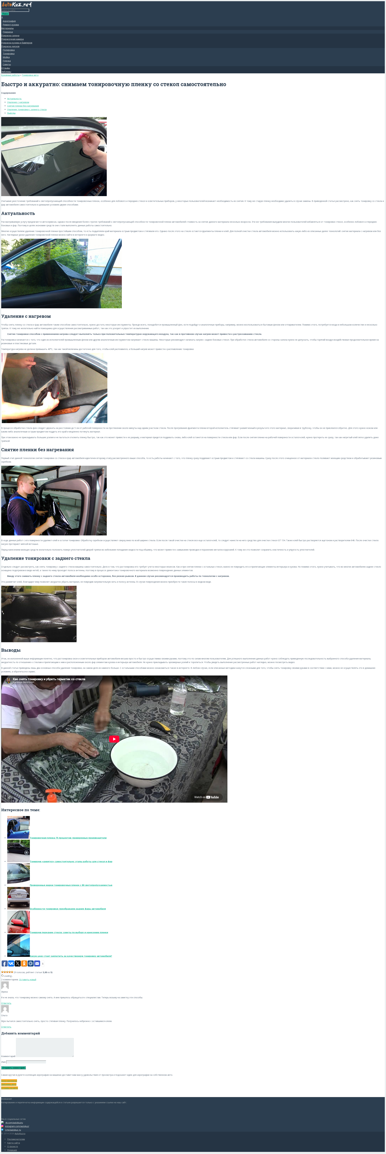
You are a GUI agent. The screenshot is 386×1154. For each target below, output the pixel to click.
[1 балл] (2, 972)
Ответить (6, 1003)
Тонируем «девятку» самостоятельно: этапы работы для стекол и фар (71, 861)
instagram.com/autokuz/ (17, 1126)
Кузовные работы (10, 75)
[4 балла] (9, 972)
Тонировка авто (30, 75)
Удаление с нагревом (18, 102)
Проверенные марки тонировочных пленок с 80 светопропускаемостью (71, 885)
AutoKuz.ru (20, 1133)
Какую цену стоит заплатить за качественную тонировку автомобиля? (71, 956)
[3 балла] (7, 972)
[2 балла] (5, 972)
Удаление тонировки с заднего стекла (27, 109)
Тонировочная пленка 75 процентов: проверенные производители (68, 837)
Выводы (11, 113)
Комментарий (8, 1056)
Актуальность (14, 98)
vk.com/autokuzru (14, 1122)
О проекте (12, 1146)
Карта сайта (13, 1142)
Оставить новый (27, 979)
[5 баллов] (12, 972)
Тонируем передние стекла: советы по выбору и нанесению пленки (69, 932)
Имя (3, 1061)
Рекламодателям (16, 1139)
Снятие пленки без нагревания (23, 105)
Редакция (12, 1150)
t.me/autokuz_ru (13, 1129)
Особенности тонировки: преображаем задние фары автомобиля (68, 908)
